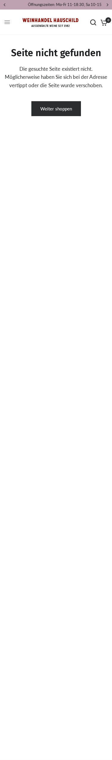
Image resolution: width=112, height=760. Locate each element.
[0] (103, 22)
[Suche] (93, 22)
